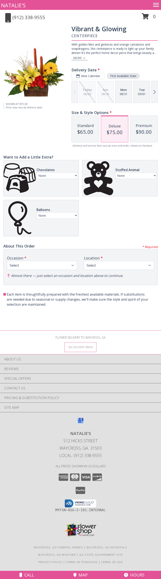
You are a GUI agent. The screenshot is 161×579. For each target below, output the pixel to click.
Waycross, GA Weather (57, 555)
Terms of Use (112, 562)
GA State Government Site (101, 555)
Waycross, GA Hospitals (106, 547)
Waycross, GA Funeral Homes (58, 547)
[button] (149, 18)
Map (82, 575)
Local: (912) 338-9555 (80, 455)
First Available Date (123, 76)
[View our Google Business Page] (80, 422)
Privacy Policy (50, 562)
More (77, 58)
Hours (136, 575)
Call (28, 575)
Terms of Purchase (81, 562)
